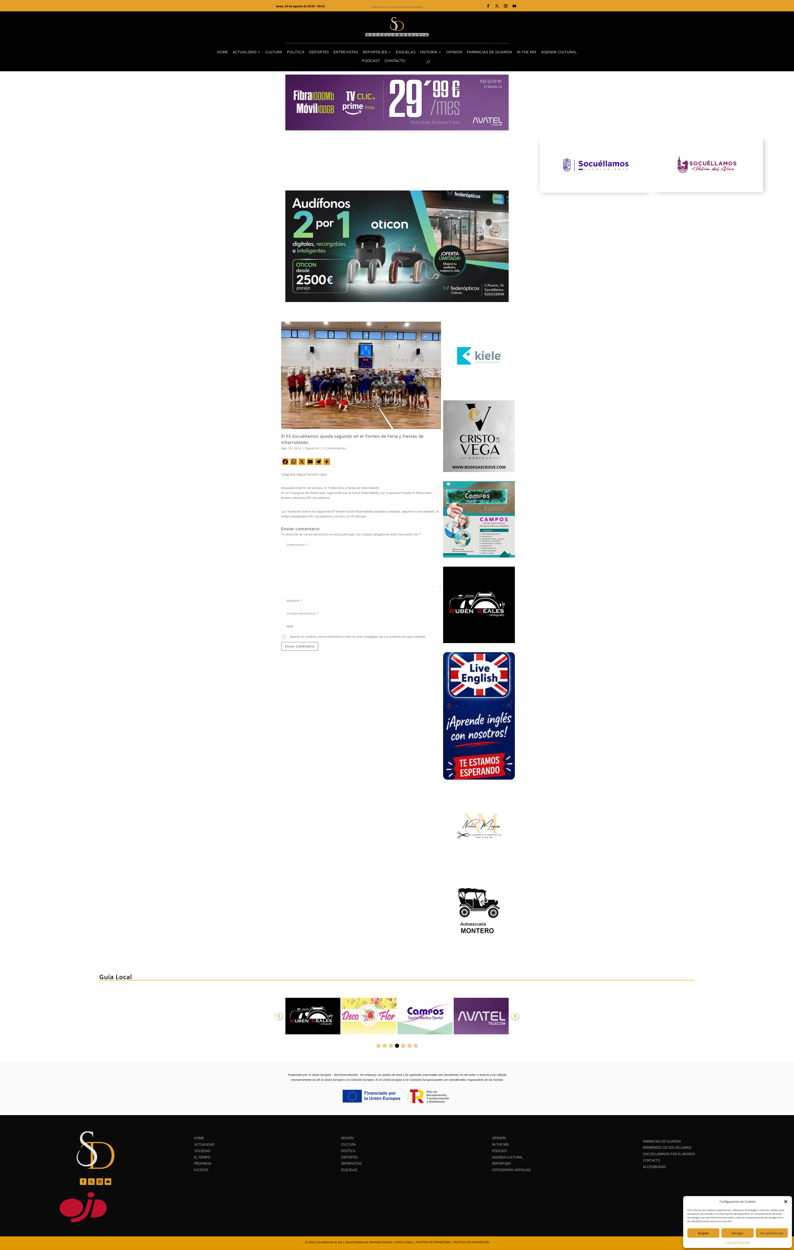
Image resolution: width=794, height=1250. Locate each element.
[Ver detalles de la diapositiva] (312, 1016)
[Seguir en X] (497, 6)
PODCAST (371, 60)
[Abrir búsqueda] (421, 61)
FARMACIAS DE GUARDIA (489, 52)
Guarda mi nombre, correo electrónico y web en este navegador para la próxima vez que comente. (357, 637)
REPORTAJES (375, 52)
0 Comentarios (334, 448)
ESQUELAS (406, 52)
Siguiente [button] (515, 1016)
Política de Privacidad (737, 1242)
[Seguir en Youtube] (514, 6)
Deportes (312, 448)
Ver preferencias (771, 1233)
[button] (786, 1202)
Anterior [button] (279, 1016)
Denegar (738, 1233)
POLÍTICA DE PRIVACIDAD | (435, 1242)
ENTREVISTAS (346, 52)
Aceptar (703, 1233)
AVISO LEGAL (404, 1242)
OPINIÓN (454, 52)
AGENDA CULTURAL (559, 52)
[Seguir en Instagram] (505, 6)
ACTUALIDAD (245, 52)
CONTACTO (395, 60)
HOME (222, 52)
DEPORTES (319, 52)
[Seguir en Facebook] (488, 6)
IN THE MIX (527, 52)
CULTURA (273, 52)
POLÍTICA (296, 52)
